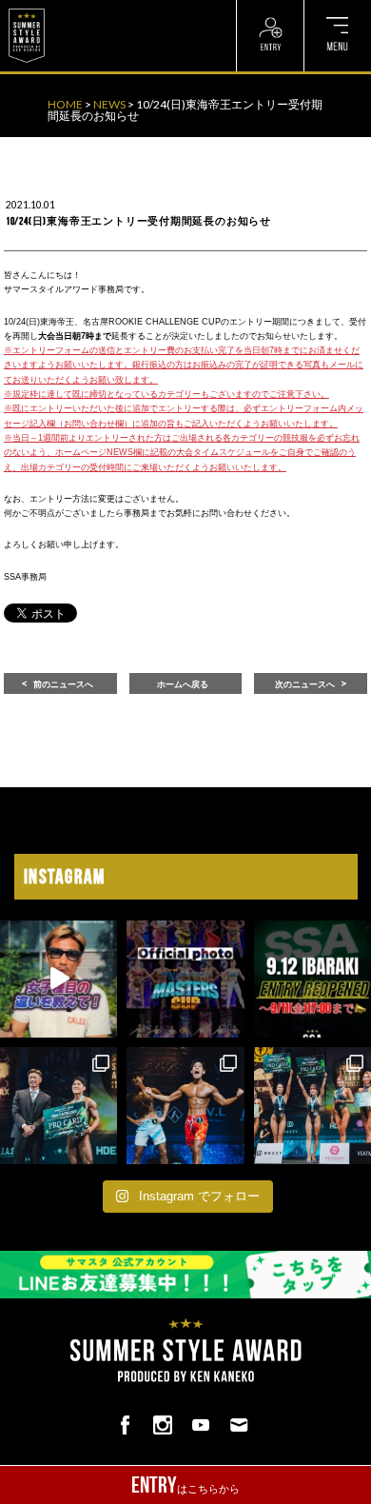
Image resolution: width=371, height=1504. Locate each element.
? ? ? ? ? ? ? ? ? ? (94, 9)
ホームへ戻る (182, 684)
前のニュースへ (63, 684)
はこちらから (185, 1485)
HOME (65, 104)
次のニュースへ (305, 684)
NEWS (109, 104)
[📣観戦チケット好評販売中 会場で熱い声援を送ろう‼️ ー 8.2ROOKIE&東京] (58, 1105)
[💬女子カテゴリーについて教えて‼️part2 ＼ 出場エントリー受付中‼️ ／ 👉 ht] (58, 979)
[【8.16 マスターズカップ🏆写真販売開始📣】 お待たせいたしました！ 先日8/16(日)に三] (185, 979)
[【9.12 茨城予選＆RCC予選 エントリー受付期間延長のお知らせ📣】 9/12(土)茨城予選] (312, 979)
